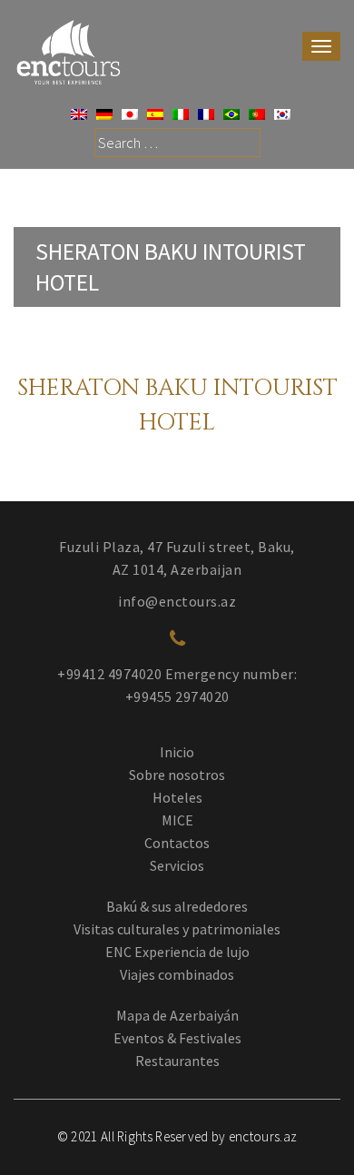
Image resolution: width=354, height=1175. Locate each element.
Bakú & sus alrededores (177, 906)
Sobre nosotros (177, 774)
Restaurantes (177, 1061)
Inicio (177, 752)
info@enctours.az (177, 601)
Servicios (177, 865)
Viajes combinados (177, 974)
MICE (177, 820)
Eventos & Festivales (177, 1038)
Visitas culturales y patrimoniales (177, 929)
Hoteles (177, 797)
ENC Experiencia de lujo (177, 952)
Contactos (177, 843)
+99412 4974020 (109, 674)
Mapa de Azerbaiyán (177, 1015)
